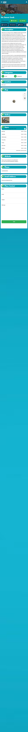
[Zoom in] (25, 94)
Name (3, 189)
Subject (3, 199)
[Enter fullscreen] (25, 98)
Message (3, 205)
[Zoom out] (25, 96)
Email (3, 194)
